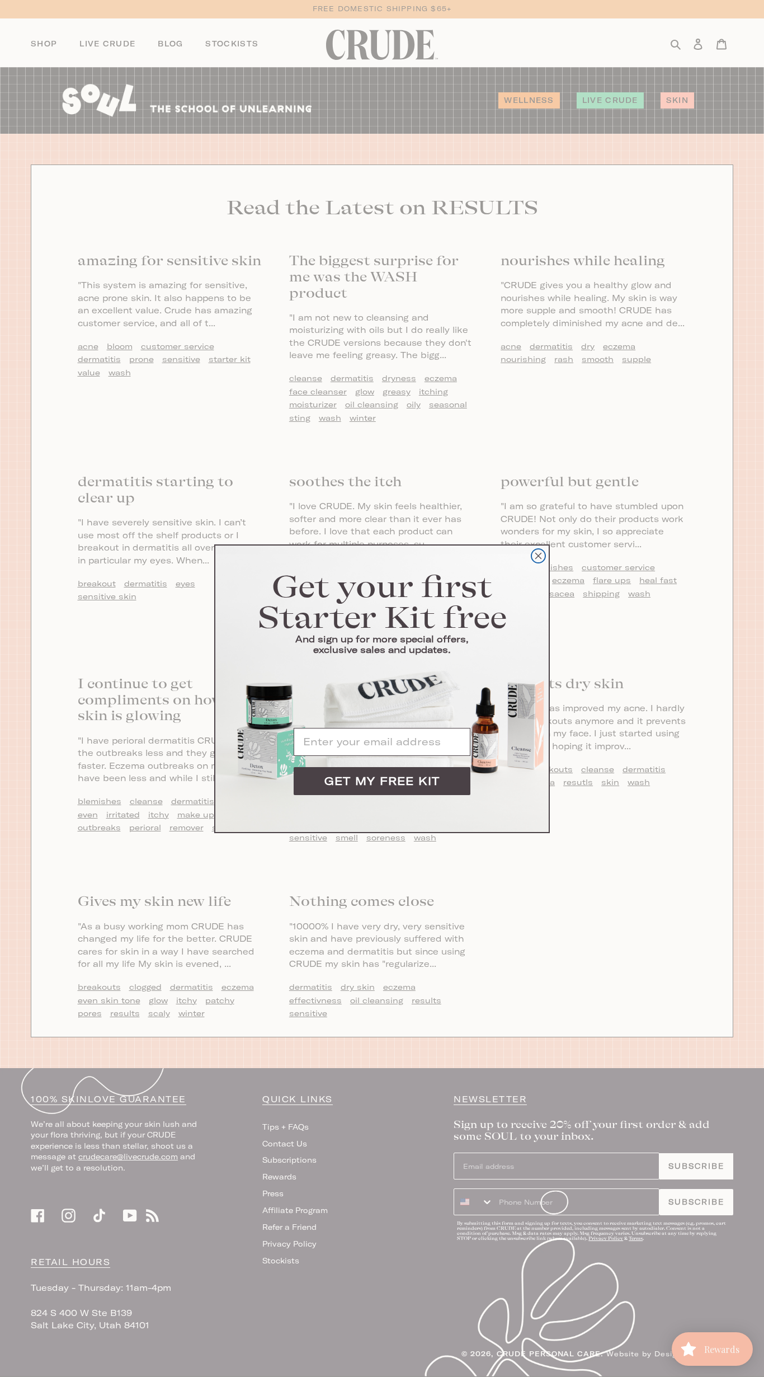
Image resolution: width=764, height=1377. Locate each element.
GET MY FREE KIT (382, 781)
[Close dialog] (538, 556)
